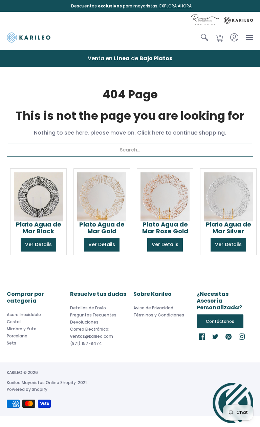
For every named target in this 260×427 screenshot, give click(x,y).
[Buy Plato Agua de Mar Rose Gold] (165, 196)
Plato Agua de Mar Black (38, 227)
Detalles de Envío (88, 308)
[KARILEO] (28, 37)
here (158, 133)
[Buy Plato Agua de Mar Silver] (228, 196)
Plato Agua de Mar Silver (228, 227)
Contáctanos (220, 321)
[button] (204, 37)
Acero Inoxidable (24, 314)
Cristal (14, 322)
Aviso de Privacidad (153, 308)
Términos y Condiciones (158, 315)
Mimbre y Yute (22, 329)
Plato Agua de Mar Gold (102, 227)
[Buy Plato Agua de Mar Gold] (101, 196)
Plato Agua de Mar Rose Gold (165, 227)
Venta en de (130, 58)
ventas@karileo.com (91, 336)
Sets (11, 343)
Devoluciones (84, 322)
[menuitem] (204, 37)
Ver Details (38, 244)
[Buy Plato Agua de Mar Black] (38, 196)
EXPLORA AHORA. (176, 6)
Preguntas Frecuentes (93, 315)
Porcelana (17, 336)
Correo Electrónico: (89, 329)
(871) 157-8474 (86, 343)
